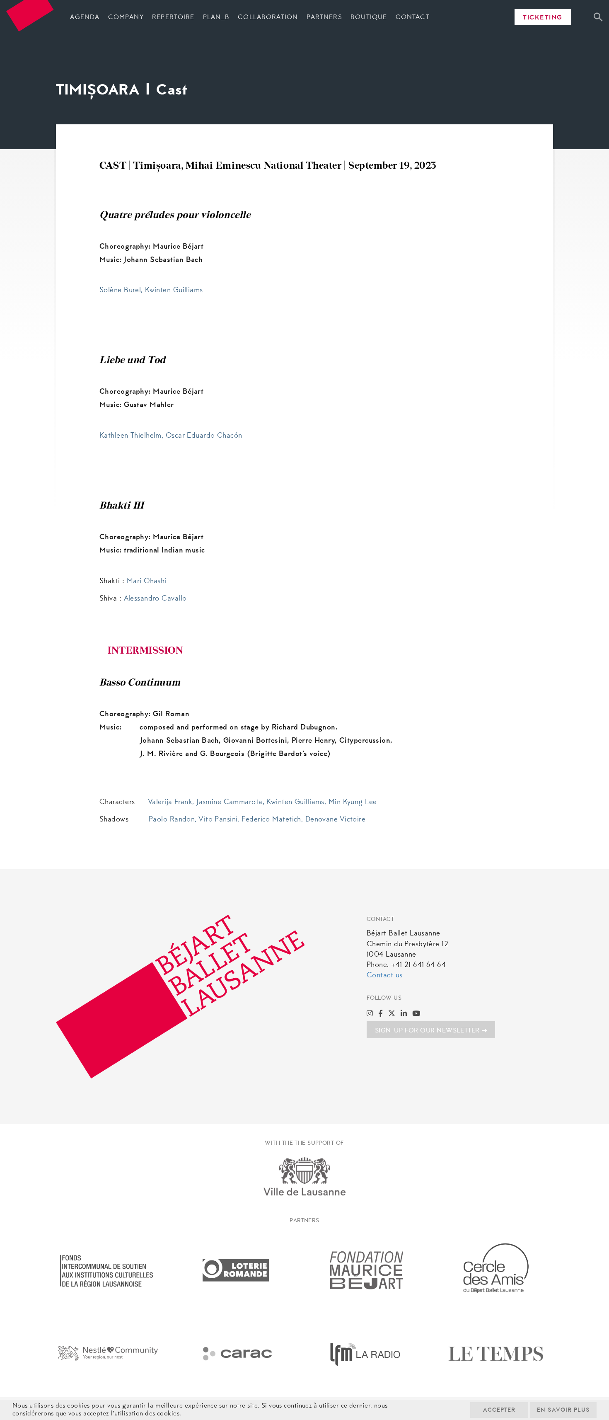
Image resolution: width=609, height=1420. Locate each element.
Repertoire (173, 17)
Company (126, 17)
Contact (413, 17)
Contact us (384, 975)
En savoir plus (563, 1410)
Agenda (84, 17)
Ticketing (543, 18)
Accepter (499, 1410)
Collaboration (268, 17)
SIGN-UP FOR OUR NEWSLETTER (427, 1030)
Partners (324, 17)
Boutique (368, 17)
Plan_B (216, 17)
